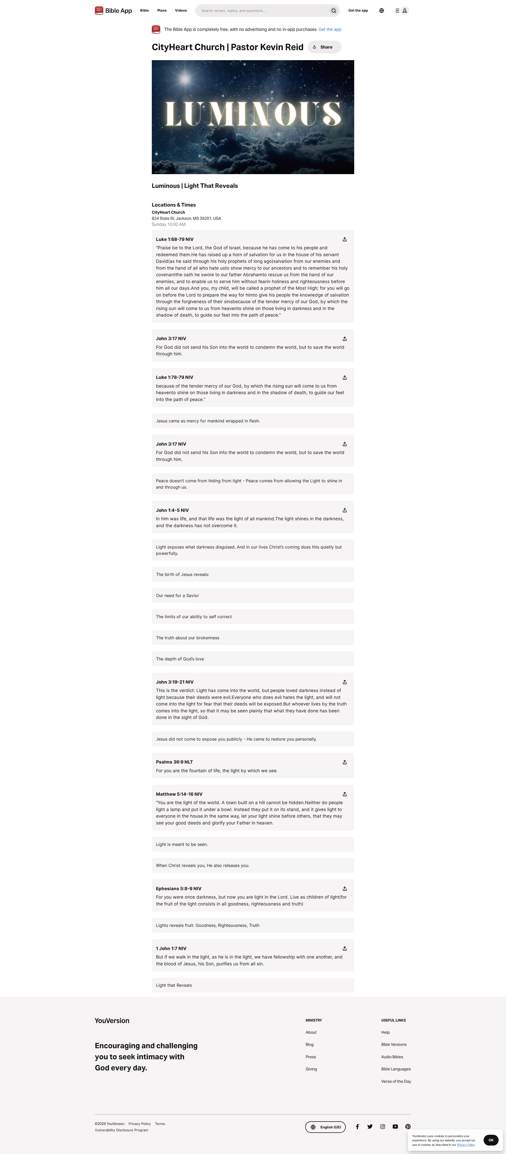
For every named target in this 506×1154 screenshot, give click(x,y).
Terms (160, 1124)
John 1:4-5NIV (172, 510)
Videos (181, 10)
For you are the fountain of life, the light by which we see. (217, 770)
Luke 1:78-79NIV (174, 377)
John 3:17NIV (171, 338)
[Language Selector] (381, 10)
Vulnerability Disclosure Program (121, 1130)
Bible (144, 10)
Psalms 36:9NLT (174, 762)
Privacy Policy (140, 1124)
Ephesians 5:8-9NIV (179, 888)
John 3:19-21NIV (175, 682)
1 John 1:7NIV (171, 948)
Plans (162, 10)
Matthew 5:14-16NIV (179, 794)
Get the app (358, 10)
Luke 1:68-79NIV (175, 239)
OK (491, 1140)
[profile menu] (401, 10)
